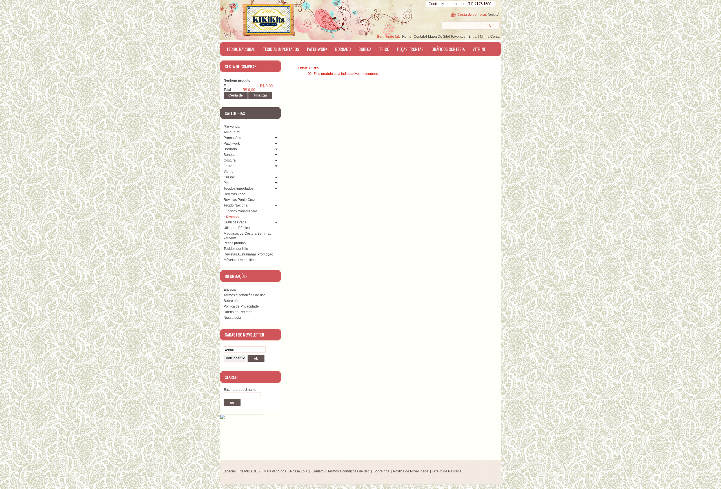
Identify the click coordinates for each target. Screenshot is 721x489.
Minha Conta (490, 37)
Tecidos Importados (281, 49)
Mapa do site (438, 37)
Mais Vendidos (275, 471)
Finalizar (260, 95)
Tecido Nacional (240, 49)
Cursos (229, 177)
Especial (229, 471)
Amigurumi (232, 132)
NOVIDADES (250, 471)
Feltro (228, 166)
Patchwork (317, 49)
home (406, 37)
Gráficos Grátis (235, 222)
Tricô (384, 49)
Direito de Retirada (238, 312)
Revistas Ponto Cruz (239, 200)
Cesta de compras (472, 15)
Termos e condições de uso (245, 295)
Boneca (365, 49)
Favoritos (458, 37)
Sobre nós (231, 301)
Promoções (232, 138)
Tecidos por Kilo (236, 249)
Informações (236, 276)
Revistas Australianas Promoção (248, 254)
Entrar (473, 37)
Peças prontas (410, 49)
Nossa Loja (232, 318)
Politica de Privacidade (241, 306)
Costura (230, 160)
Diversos (232, 216)
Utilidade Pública (237, 228)
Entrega (230, 289)
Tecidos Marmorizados (241, 211)
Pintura (229, 183)
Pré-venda (232, 127)
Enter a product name (240, 390)
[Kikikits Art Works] (260, 19)
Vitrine (479, 49)
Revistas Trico (234, 194)
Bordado (343, 49)
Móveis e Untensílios (239, 260)
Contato (420, 37)
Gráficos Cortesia (448, 49)
